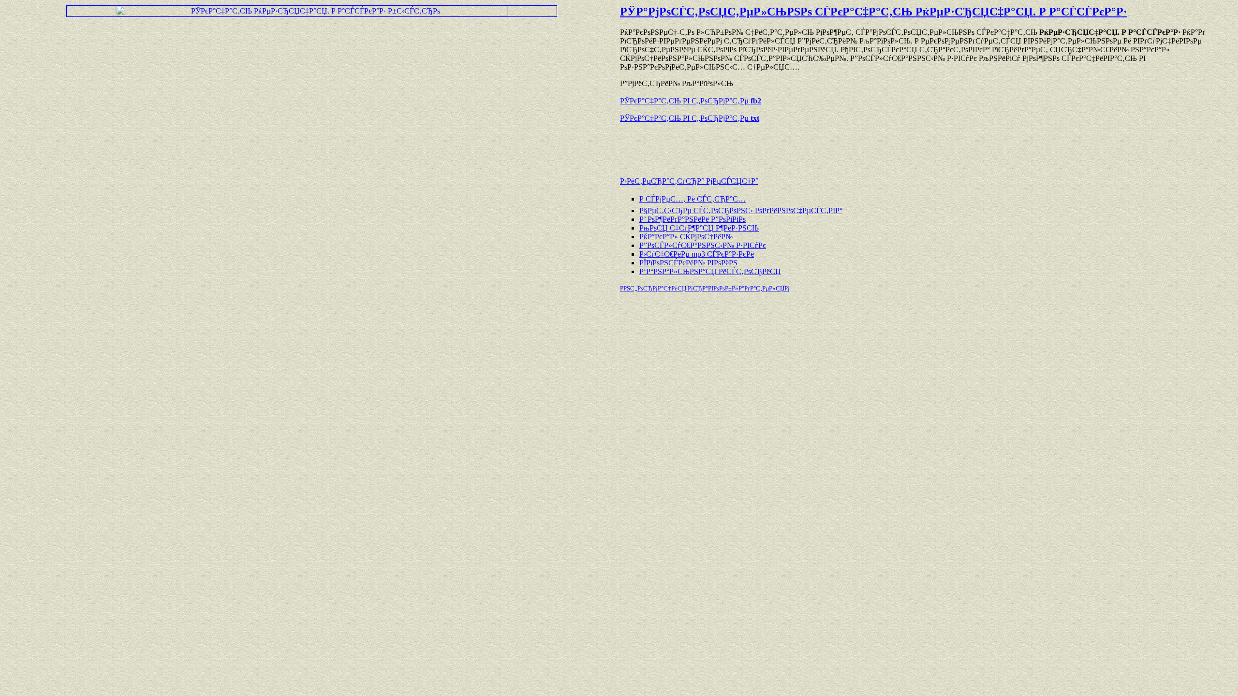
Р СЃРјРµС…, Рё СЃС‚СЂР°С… (692, 199)
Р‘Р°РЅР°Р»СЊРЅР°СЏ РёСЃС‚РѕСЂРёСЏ (710, 271)
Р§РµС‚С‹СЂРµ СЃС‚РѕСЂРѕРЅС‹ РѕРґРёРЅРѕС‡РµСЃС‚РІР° (740, 210)
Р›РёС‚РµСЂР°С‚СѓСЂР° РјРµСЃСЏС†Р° (689, 181)
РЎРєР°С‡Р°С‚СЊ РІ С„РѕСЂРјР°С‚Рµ (690, 101)
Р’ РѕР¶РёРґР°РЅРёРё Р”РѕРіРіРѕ (692, 219)
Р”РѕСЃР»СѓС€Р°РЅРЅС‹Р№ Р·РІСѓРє (702, 245)
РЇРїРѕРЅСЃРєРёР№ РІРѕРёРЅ (688, 263)
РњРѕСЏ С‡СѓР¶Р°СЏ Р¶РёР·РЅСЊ (699, 228)
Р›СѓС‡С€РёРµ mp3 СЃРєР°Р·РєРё (696, 254)
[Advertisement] (733, 145)
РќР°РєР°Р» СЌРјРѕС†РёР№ (686, 236)
